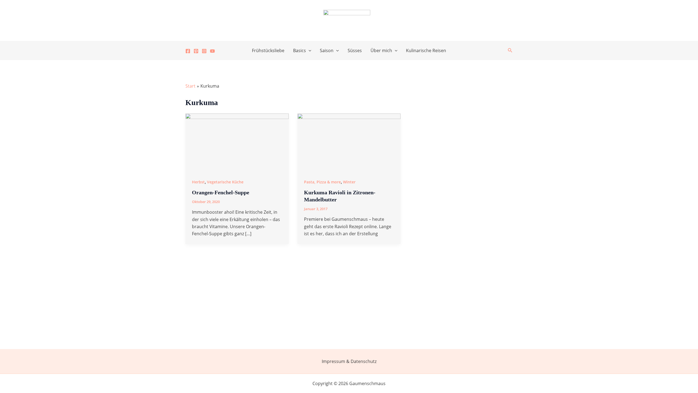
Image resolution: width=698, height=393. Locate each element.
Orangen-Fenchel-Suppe (220, 192)
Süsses (355, 50)
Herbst (198, 181)
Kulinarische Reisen (426, 50)
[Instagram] (204, 51)
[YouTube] (212, 51)
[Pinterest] (196, 51)
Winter (349, 181)
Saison (326, 50)
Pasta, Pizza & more (322, 181)
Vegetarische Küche (225, 181)
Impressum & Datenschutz (349, 361)
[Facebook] (187, 51)
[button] (308, 50)
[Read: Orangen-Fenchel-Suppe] (237, 142)
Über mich (381, 50)
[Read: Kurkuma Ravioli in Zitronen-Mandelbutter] (349, 142)
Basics (299, 50)
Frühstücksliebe (268, 50)
